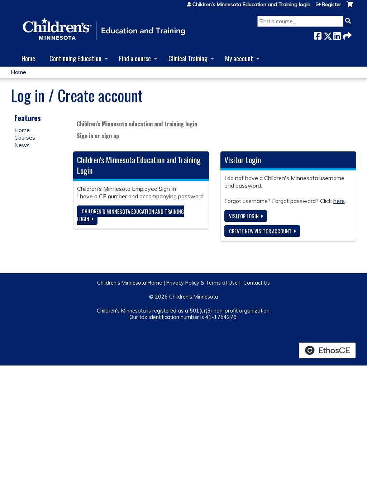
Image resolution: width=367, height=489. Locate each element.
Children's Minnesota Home (129, 283)
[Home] (104, 29)
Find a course (135, 58)
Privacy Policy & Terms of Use (202, 283)
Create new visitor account (260, 231)
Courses (24, 137)
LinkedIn (336, 34)
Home (28, 58)
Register (331, 4)
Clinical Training (188, 58)
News (22, 145)
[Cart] (350, 7)
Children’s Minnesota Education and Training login (251, 4)
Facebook (317, 34)
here (339, 200)
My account (239, 58)
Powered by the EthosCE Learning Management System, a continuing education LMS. (327, 350)
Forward (346, 34)
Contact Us (256, 283)
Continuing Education (75, 58)
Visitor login (244, 216)
